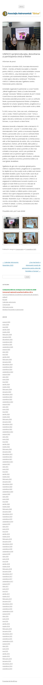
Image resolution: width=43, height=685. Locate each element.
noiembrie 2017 (7, 576)
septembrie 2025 (8, 347)
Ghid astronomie (8, 307)
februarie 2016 (7, 629)
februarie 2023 (7, 419)
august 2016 (6, 614)
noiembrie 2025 (7, 342)
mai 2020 (5, 502)
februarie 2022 (7, 449)
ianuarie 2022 (7, 452)
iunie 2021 (6, 469)
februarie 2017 (7, 599)
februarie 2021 (7, 479)
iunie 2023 (6, 409)
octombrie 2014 (7, 669)
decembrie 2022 (8, 424)
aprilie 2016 (6, 624)
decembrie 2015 (8, 634)
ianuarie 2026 (7, 337)
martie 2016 (6, 626)
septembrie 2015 (8, 641)
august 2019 (6, 524)
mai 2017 (5, 591)
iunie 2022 (6, 439)
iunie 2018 (6, 559)
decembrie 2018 (8, 544)
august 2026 (6, 322)
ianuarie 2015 (7, 661)
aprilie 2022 (6, 444)
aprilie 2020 (6, 504)
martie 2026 (6, 332)
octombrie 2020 (7, 489)
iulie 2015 (5, 646)
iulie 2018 (5, 556)
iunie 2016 (6, 619)
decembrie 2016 (8, 604)
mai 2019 (5, 531)
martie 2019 (6, 536)
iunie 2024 (6, 379)
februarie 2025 (7, 359)
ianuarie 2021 (7, 482)
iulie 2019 (5, 526)
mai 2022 (5, 442)
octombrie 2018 (7, 549)
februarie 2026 (7, 334)
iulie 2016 (5, 616)
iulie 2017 (5, 586)
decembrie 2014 (8, 664)
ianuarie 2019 (7, 541)
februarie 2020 (7, 509)
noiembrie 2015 (7, 636)
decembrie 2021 (8, 454)
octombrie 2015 (7, 639)
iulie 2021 (5, 467)
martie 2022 (6, 447)
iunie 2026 (6, 324)
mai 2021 (5, 472)
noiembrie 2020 (7, 487)
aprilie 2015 (6, 654)
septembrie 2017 (8, 581)
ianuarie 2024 (7, 392)
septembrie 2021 (8, 462)
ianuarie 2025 (7, 362)
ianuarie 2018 (7, 571)
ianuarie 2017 (7, 601)
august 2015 (6, 644)
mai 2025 (5, 354)
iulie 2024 (5, 377)
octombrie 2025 (7, 344)
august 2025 (6, 349)
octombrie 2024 (7, 369)
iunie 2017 (6, 589)
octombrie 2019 (7, 519)
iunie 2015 (6, 649)
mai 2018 (5, 561)
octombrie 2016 (7, 609)
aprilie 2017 (6, 594)
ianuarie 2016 (7, 631)
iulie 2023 (5, 407)
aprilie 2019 (6, 534)
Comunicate (19, 249)
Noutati (5, 300)
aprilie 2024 (6, 384)
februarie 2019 (7, 539)
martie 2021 (6, 477)
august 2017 (6, 584)
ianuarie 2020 (7, 512)
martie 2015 (6, 656)
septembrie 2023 (8, 402)
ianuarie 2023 (7, 422)
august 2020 (6, 494)
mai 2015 (5, 651)
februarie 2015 (7, 659)
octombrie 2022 (7, 429)
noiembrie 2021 (7, 457)
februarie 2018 (7, 569)
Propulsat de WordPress (10, 681)
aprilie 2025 (6, 357)
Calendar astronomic (9, 302)
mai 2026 (5, 327)
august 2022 (6, 434)
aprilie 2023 (6, 414)
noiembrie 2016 (7, 606)
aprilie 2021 (6, 474)
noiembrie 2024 (7, 367)
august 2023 (6, 404)
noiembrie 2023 (7, 397)
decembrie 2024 (8, 364)
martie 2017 (6, 596)
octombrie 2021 (7, 459)
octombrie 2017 (7, 579)
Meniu (21, 6)
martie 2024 (6, 387)
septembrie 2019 (8, 521)
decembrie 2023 (8, 394)
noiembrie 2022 (7, 427)
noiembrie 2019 (7, 516)
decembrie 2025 (8, 339)
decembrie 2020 (8, 484)
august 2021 (6, 464)
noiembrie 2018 (7, 546)
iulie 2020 (5, 497)
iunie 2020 (6, 499)
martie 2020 (6, 507)
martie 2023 (6, 417)
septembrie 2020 (8, 492)
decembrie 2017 (8, 574)
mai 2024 (5, 382)
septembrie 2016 (8, 611)
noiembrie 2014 (7, 666)
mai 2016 (5, 621)
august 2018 (6, 554)
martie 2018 (6, 566)
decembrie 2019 (8, 514)
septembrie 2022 (8, 432)
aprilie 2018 (6, 564)
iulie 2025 (5, 352)
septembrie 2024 (8, 372)
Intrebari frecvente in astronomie (13, 309)
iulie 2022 (5, 437)
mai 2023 (5, 412)
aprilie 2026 (6, 329)
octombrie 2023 (7, 399)
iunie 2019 (6, 529)
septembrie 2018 (8, 551)
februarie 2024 (7, 389)
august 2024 (6, 374)
